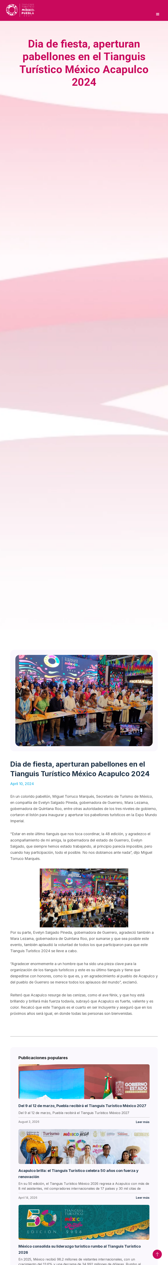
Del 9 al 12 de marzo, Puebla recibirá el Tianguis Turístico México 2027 (82, 1106)
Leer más (143, 1122)
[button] (158, 14)
